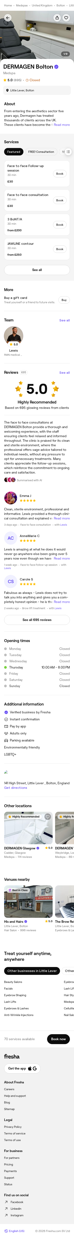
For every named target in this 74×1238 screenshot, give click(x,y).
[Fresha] (37, 1056)
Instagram (17, 1215)
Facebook (17, 1202)
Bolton (61, 5)
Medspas (22, 5)
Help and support (15, 1095)
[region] (37, 37)
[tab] (13, 151)
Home (8, 5)
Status (8, 1184)
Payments (10, 1171)
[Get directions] (37, 774)
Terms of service (14, 1133)
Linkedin (16, 1208)
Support (9, 1177)
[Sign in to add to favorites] (66, 17)
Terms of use (12, 1140)
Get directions (15, 787)
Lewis (63, 524)
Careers (9, 1089)
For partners (12, 1157)
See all (64, 320)
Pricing (8, 1164)
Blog (7, 1102)
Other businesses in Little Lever (32, 971)
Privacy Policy (13, 1126)
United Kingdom (42, 5)
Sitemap (9, 1109)
